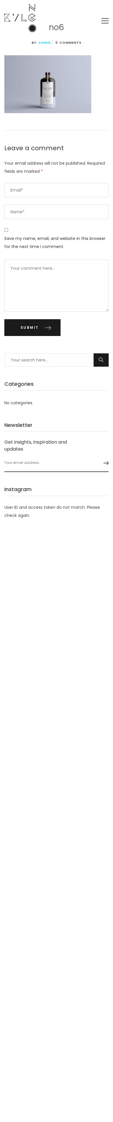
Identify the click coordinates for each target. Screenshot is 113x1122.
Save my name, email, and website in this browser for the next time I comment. (54, 242)
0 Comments (68, 42)
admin (45, 42)
